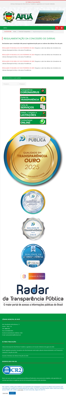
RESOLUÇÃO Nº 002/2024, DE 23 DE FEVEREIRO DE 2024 (18, 54)
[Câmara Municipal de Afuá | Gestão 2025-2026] (33, 16)
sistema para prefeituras (23, 378)
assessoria (42, 378)
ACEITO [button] (12, 393)
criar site (12, 378)
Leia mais (20, 389)
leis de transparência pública (29, 380)
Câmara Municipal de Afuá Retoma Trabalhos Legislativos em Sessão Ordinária (22, 347)
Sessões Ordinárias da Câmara (10, 355)
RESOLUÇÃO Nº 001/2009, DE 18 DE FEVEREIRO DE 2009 (18, 61)
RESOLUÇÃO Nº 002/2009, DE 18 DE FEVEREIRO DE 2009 (18, 68)
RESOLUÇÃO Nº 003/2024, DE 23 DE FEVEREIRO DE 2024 (18, 48)
